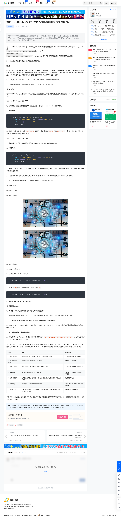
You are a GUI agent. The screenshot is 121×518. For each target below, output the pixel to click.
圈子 (24, 2)
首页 (19, 3)
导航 (52, 2)
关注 (111, 9)
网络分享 (10, 26)
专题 (41, 3)
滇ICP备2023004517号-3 (29, 515)
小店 (35, 2)
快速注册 (113, 3)
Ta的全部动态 (103, 40)
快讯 (30, 3)
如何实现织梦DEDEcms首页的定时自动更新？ (24, 435)
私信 (114, 9)
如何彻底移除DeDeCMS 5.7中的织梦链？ (103, 35)
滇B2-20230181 (45, 515)
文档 (46, 2)
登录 (106, 3)
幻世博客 (17, 515)
